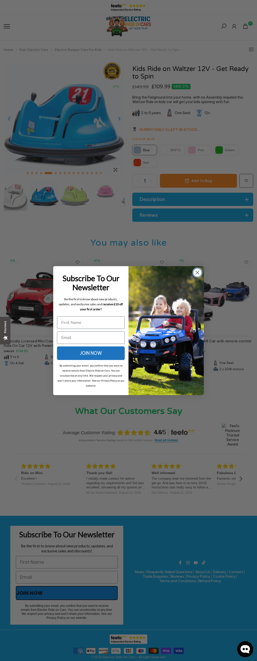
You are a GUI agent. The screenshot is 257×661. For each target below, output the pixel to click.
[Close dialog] (197, 272)
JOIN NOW (91, 353)
